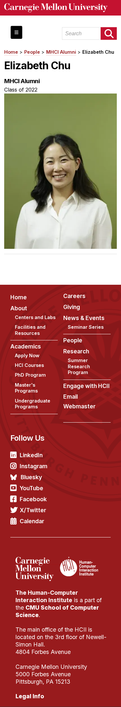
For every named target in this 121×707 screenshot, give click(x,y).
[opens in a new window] (36, 561)
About (18, 308)
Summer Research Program (79, 366)
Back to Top (88, 694)
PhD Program (30, 375)
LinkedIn (31, 455)
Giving (71, 307)
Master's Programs (26, 388)
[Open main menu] (16, 32)
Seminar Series (86, 327)
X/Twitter (33, 510)
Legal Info (29, 696)
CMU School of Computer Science (57, 611)
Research (76, 351)
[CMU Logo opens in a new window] (60, 8)
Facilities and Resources (30, 330)
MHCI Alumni (61, 52)
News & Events (84, 318)
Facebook (33, 499)
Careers (74, 296)
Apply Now (27, 355)
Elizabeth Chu (98, 52)
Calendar (32, 521)
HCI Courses (29, 365)
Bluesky (31, 477)
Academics (25, 346)
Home (11, 52)
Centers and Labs (35, 317)
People (32, 52)
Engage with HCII (86, 385)
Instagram (33, 466)
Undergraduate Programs (32, 404)
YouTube (31, 488)
